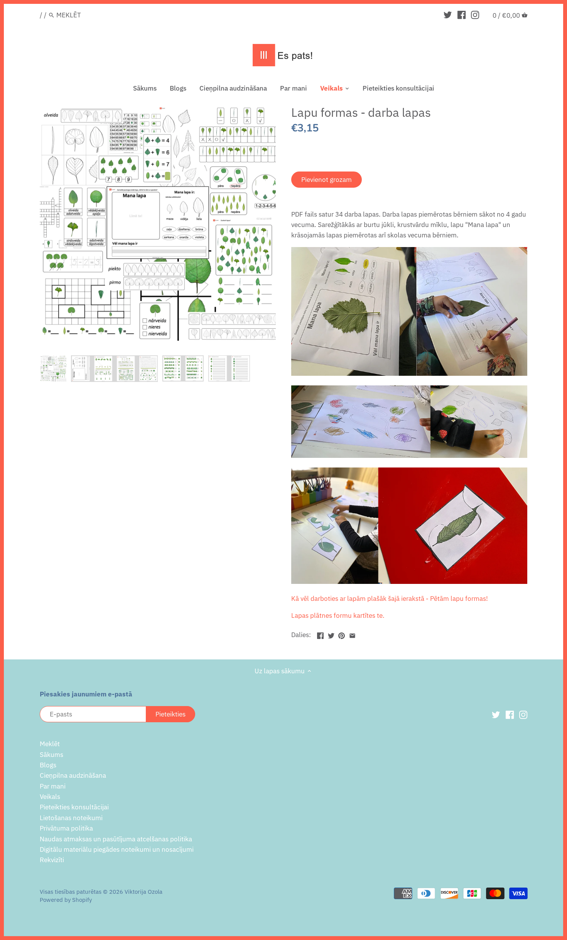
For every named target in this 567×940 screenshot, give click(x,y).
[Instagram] (475, 14)
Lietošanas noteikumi (71, 818)
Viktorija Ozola (143, 891)
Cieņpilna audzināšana (73, 775)
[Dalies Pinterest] (341, 634)
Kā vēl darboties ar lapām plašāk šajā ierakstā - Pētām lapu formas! (390, 598)
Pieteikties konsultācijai (74, 807)
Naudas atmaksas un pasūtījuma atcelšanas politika (116, 839)
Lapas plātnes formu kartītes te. (338, 615)
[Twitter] (448, 14)
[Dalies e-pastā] (352, 634)
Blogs (48, 765)
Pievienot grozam (326, 179)
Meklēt (50, 744)
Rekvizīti (52, 860)
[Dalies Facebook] (320, 634)
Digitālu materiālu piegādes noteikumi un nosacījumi (117, 849)
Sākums (51, 754)
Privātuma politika (66, 828)
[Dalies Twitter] (331, 634)
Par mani (53, 786)
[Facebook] (461, 14)
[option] (53, 368)
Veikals (50, 796)
